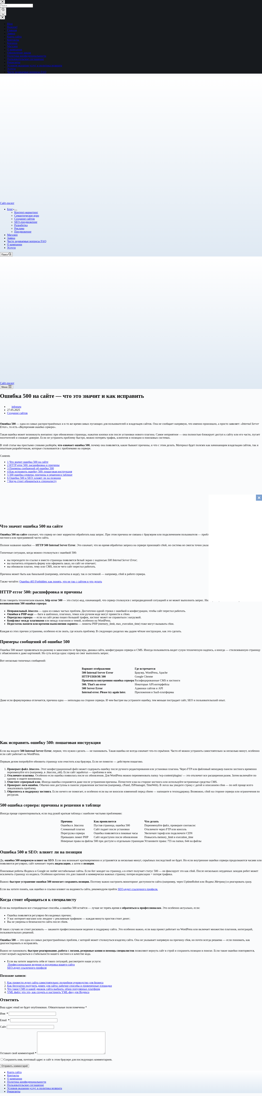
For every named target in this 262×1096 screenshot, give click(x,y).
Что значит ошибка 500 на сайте (27, 461)
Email (4, 1020)
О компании (14, 244)
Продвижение (22, 231)
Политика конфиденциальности (26, 1081)
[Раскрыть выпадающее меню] (15, 210)
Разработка (21, 225)
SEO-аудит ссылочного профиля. (138, 889)
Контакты (13, 1075)
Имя (4, 1013)
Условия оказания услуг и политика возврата (34, 1088)
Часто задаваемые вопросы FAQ (26, 241)
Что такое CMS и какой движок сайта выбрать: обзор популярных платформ (53, 988)
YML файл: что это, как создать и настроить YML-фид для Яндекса (48, 992)
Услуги (11, 247)
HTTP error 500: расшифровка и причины (33, 465)
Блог (10, 209)
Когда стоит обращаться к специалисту (32, 481)
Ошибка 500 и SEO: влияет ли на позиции (34, 477)
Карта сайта (14, 1072)
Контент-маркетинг (26, 212)
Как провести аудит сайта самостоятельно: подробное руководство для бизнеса (55, 982)
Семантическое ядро (26, 215)
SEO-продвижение (25, 222)
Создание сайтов (24, 218)
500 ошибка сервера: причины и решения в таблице (39, 474)
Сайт (3, 1026)
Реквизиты (13, 1091)
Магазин (12, 234)
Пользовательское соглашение (25, 1085)
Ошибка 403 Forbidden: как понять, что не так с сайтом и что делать (60, 581)
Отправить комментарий (14, 1066)
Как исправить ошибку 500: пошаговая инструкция (39, 471)
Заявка (11, 238)
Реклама (19, 228)
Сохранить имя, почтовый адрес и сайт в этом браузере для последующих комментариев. (58, 1059)
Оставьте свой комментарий (18, 1053)
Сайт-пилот (7, 203)
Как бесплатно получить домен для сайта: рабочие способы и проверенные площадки (59, 985)
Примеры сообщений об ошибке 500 (30, 468)
